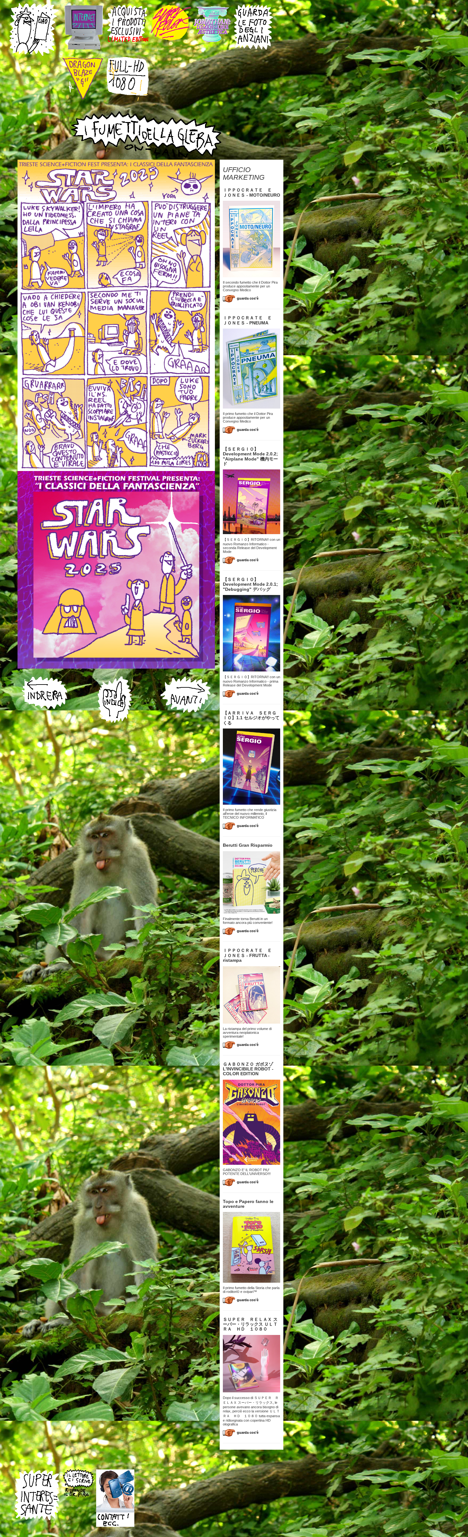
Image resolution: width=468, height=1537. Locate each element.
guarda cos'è (248, 299)
